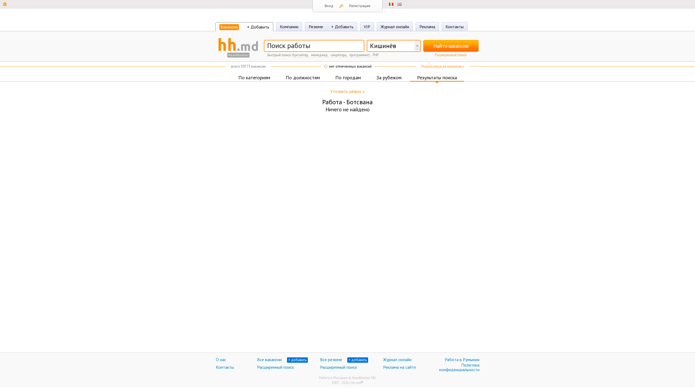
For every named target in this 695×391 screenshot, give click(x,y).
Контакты (455, 26)
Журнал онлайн (395, 26)
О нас (221, 359)
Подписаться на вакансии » (442, 66)
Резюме (316, 26)
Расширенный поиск (451, 55)
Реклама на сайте (399, 367)
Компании (289, 26)
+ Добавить (258, 27)
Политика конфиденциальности (459, 367)
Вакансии (229, 27)
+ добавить (297, 360)
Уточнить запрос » (347, 91)
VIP (367, 26)
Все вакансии (269, 359)
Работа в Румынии (462, 359)
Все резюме (331, 359)
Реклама (427, 26)
